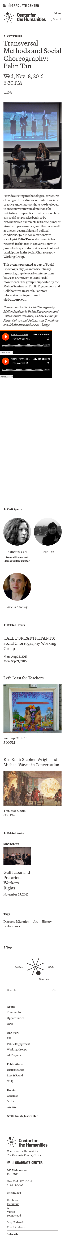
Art (35, 922)
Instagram (13, 1204)
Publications (15, 1064)
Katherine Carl (17, 552)
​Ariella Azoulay (17, 607)
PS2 (9, 1038)
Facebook (12, 1200)
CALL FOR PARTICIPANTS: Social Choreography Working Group (29, 643)
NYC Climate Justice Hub (22, 1116)
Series (10, 1101)
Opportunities (15, 1018)
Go (54, 990)
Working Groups (17, 1049)
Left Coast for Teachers (23, 677)
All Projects (14, 1055)
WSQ (10, 1081)
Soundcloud (14, 1215)
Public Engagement (18, 1044)
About (11, 1006)
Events (11, 1090)
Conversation (14, 35)
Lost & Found (15, 1075)
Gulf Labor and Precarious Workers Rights (16, 880)
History (47, 922)
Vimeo (11, 1211)
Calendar (12, 1095)
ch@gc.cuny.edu (14, 299)
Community (14, 1012)
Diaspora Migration (16, 922)
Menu (58, 13)
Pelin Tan (48, 552)
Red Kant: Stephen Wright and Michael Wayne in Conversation (31, 762)
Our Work (13, 1032)
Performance (12, 926)
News (10, 1023)
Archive (11, 1107)
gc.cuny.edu (14, 1192)
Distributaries (11, 843)
